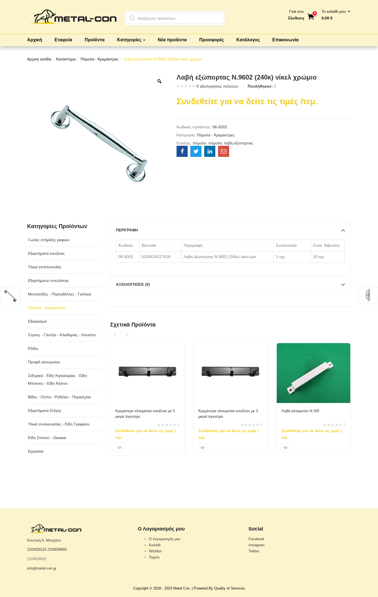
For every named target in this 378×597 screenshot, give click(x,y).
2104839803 (57, 549)
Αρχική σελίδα (39, 59)
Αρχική (34, 39)
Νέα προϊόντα (172, 39)
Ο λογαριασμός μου (164, 539)
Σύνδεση (296, 18)
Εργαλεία (35, 451)
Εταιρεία (63, 39)
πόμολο (199, 143)
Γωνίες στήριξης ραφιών (49, 240)
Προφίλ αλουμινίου (44, 362)
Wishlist (155, 551)
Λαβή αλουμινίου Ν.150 (300, 411)
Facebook (256, 539)
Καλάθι (154, 545)
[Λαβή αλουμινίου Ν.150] (313, 346)
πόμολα (215, 143)
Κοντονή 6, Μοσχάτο (44, 540)
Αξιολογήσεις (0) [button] (133, 284)
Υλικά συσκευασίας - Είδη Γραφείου (59, 424)
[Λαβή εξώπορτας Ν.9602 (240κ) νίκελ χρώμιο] (182, 151)
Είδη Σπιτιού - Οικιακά (47, 437)
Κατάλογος (248, 39)
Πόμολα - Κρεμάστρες (99, 59)
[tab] (230, 230)
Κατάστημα (66, 59)
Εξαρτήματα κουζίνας (46, 253)
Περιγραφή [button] (127, 230)
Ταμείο (154, 557)
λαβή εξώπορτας (238, 143)
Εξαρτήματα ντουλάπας (48, 280)
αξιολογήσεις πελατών (217, 86)
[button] (334, 15)
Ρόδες (33, 348)
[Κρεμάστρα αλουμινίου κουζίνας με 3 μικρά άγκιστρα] (230, 346)
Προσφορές (211, 39)
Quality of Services (229, 588)
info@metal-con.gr (41, 568)
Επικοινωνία (285, 39)
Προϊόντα (95, 39)
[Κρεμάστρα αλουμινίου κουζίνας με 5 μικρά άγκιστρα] (147, 346)
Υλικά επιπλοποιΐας (44, 267)
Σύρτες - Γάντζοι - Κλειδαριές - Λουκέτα (61, 335)
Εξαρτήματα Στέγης (44, 410)
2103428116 (36, 549)
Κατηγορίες (130, 39)
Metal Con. (182, 588)
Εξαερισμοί (37, 321)
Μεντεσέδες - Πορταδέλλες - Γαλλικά (59, 294)
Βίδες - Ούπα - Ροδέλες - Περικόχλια (59, 397)
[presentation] (115, 334)
